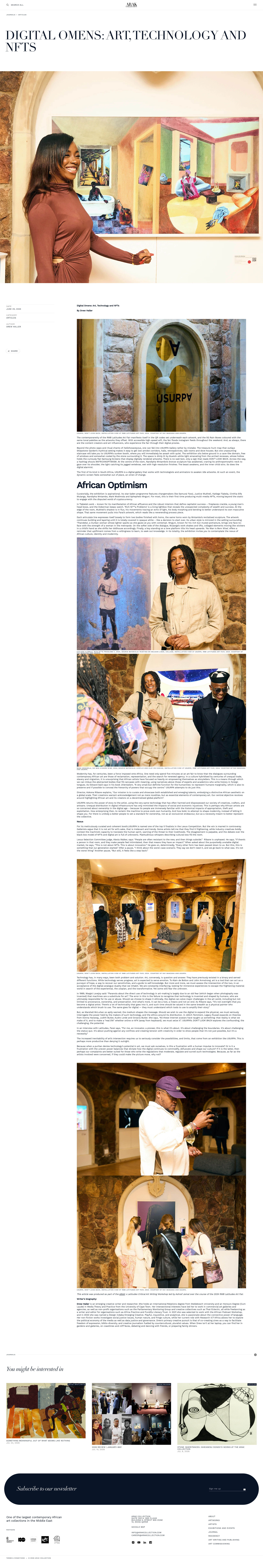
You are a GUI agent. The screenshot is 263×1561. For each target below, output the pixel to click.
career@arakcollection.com (148, 1535)
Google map (138, 1527)
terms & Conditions (15, 1558)
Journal (213, 1532)
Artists (212, 1524)
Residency (214, 1536)
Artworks (214, 1520)
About (211, 1516)
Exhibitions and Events (221, 1528)
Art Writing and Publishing (223, 1540)
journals (10, 15)
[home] (131, 5)
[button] (255, 5)
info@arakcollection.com (146, 1532)
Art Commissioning (219, 1544)
